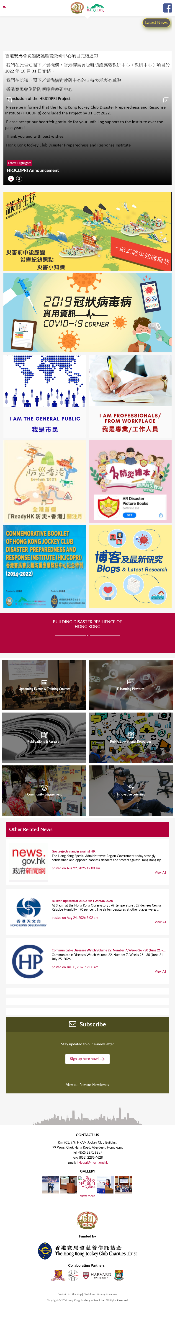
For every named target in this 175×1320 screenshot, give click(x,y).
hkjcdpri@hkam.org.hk (92, 1162)
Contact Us (64, 1294)
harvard (96, 1275)
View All (160, 872)
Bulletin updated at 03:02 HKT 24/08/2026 (82, 901)
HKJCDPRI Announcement (33, 170)
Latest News (156, 23)
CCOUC (73, 1275)
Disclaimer (89, 1294)
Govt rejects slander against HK (73, 851)
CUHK (58, 1275)
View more (87, 1196)
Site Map (77, 1294)
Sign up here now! (85, 1059)
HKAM (77, 8)
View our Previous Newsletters (87, 1085)
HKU (119, 1275)
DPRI (95, 8)
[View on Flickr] (50, 1191)
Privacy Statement (107, 1294)
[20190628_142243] (68, 1191)
